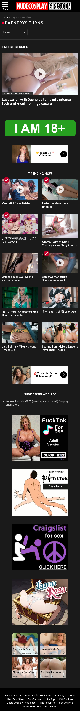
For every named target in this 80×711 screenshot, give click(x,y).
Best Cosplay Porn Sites (38, 695)
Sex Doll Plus (66, 702)
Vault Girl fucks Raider (16, 203)
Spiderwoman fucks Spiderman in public (54, 278)
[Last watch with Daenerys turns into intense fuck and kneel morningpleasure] (40, 74)
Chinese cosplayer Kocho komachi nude (17, 278)
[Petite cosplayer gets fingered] (60, 189)
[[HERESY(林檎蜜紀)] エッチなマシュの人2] (20, 224)
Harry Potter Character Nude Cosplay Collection (20, 313)
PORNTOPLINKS (32, 706)
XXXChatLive (66, 699)
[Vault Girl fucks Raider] (20, 189)
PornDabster (34, 699)
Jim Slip (50, 699)
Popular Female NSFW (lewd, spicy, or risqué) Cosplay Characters (37, 403)
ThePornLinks (47, 702)
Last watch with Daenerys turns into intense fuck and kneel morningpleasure (36, 101)
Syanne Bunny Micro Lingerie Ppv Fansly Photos (60, 348)
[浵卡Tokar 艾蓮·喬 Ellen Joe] (60, 297)
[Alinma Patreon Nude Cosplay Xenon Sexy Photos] (60, 226)
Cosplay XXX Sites (65, 695)
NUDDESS (51, 706)
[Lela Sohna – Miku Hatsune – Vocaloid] (20, 332)
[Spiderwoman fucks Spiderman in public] (60, 263)
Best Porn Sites (15, 699)
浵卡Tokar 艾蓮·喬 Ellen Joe (59, 311)
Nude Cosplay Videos (18, 93)
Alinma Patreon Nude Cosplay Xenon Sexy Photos (59, 243)
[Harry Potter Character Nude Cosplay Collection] (20, 297)
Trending (6, 180)
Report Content (13, 695)
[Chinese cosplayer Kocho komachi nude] (20, 263)
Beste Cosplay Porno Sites (21, 702)
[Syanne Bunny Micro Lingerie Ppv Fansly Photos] (60, 332)
